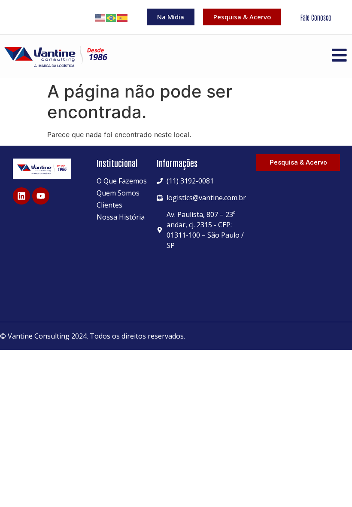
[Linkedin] (21, 196)
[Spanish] (122, 17)
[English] (100, 17)
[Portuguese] (111, 17)
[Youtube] (40, 196)
